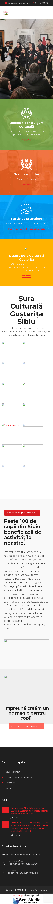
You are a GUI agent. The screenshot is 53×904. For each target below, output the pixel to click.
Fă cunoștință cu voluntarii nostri (24, 726)
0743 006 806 (41, 3)
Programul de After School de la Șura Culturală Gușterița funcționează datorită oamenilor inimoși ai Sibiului (29, 811)
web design (17, 895)
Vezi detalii (26, 140)
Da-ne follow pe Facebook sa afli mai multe (26, 229)
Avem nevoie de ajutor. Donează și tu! (22, 512)
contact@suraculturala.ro (19, 3)
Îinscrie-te (26, 184)
